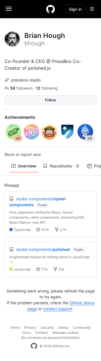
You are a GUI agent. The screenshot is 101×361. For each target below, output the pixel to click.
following (47, 88)
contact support (57, 308)
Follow (50, 99)
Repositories (64, 166)
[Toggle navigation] (8, 8)
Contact (41, 332)
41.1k (44, 230)
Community (82, 327)
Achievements (19, 117)
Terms (15, 327)
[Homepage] (50, 8)
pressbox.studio (26, 80)
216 (61, 269)
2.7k (62, 230)
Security (47, 327)
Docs (27, 332)
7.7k (44, 269)
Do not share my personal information (50, 337)
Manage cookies (65, 332)
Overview (27, 166)
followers (22, 88)
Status (63, 327)
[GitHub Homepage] (34, 346)
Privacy (30, 327)
